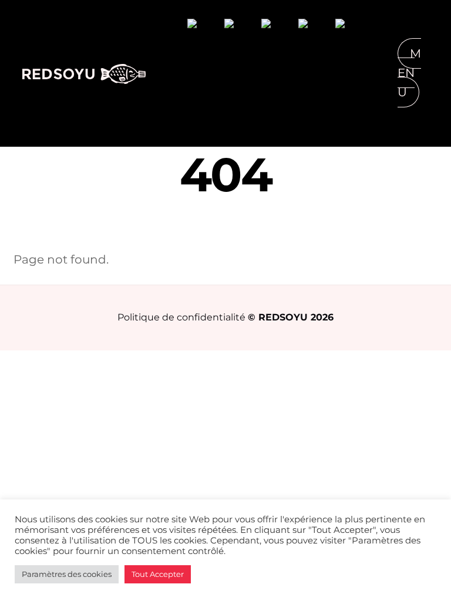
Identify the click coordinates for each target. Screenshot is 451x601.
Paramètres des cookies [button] (67, 574)
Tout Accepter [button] (158, 574)
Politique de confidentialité (181, 317)
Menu (409, 72)
